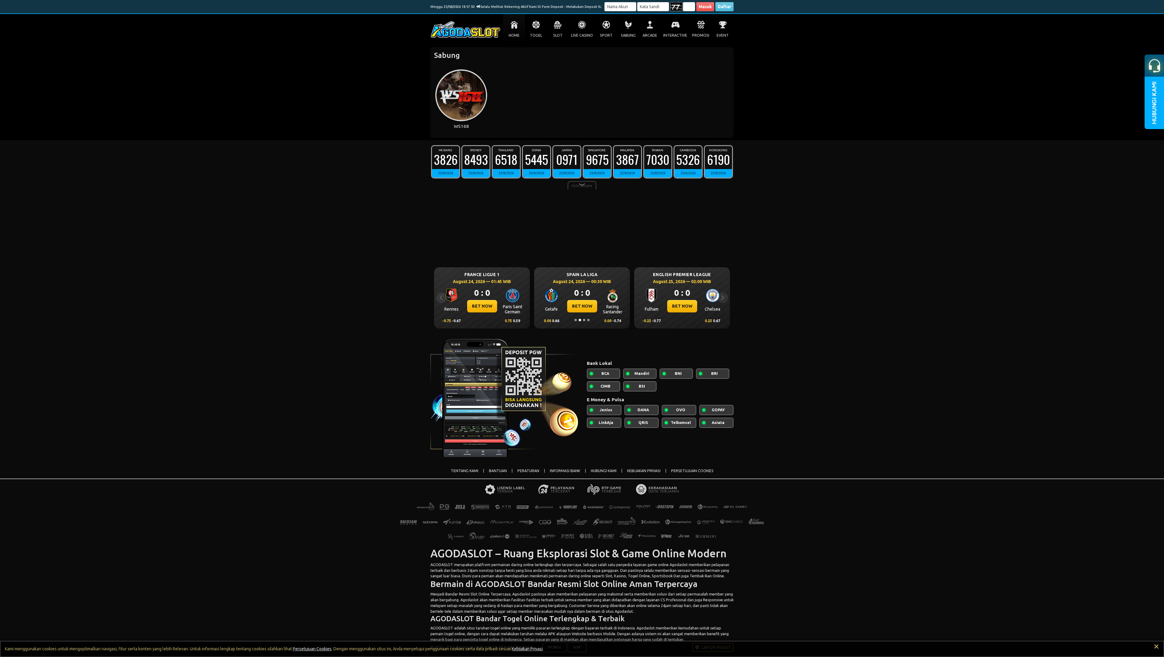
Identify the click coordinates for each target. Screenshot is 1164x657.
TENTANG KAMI (464, 471)
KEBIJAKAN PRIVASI (644, 471)
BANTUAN (498, 471)
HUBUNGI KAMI (604, 471)
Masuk (705, 6)
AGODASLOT (441, 564)
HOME (514, 35)
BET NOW (482, 306)
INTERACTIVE (675, 35)
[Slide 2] (580, 320)
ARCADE (650, 35)
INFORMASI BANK (565, 471)
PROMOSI (700, 35)
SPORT (606, 35)
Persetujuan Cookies (312, 648)
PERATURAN (528, 471)
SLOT (558, 35)
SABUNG (628, 35)
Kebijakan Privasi (527, 648)
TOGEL (536, 35)
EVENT (723, 35)
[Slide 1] (575, 320)
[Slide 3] (584, 320)
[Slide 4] (588, 320)
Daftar (724, 6)
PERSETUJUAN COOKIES (692, 471)
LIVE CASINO (582, 35)
